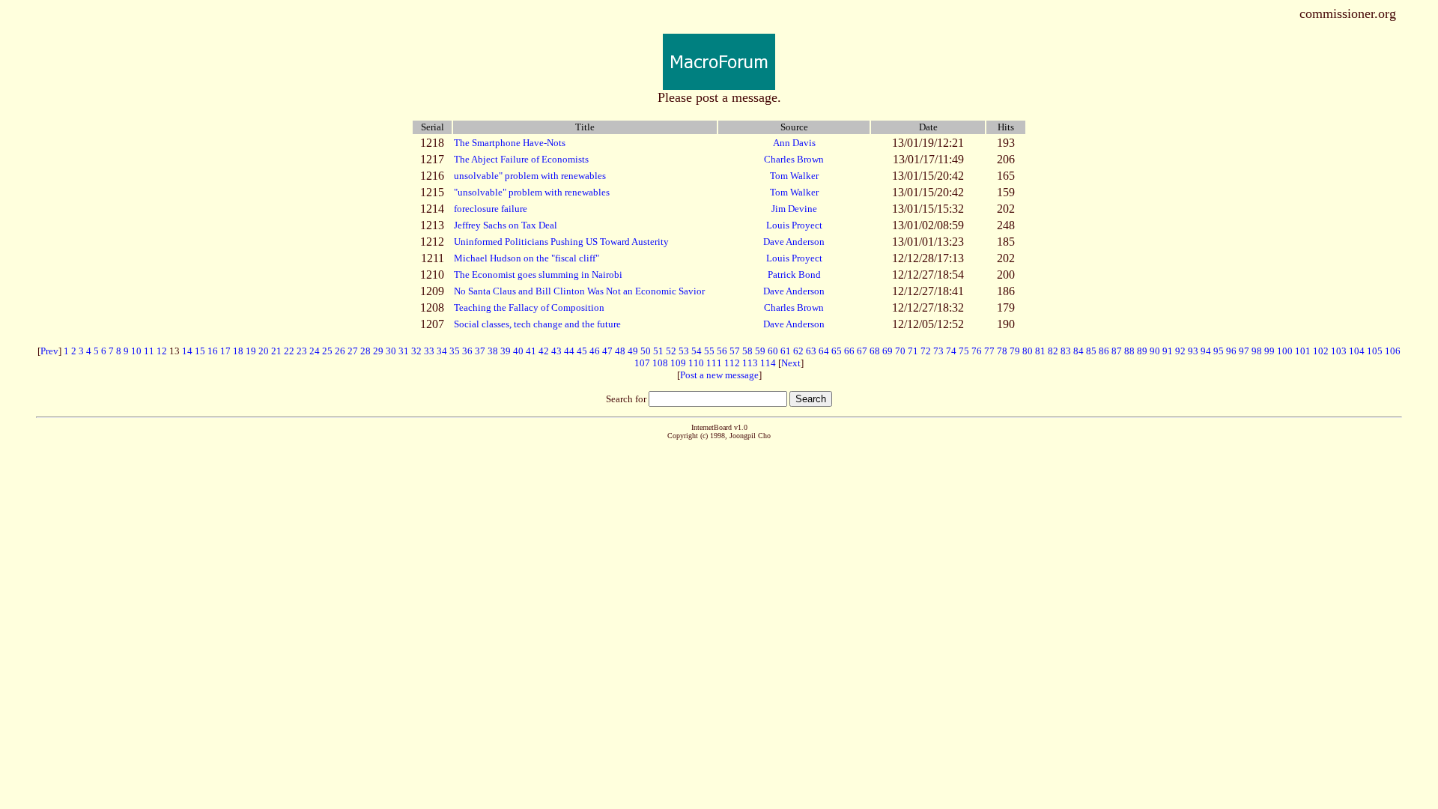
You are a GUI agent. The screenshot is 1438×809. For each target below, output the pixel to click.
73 (938, 351)
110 (696, 363)
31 (403, 351)
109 (678, 363)
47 (607, 351)
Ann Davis (794, 142)
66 (849, 351)
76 (976, 351)
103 (1339, 351)
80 (1027, 351)
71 (913, 351)
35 (454, 351)
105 (1375, 351)
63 (811, 351)
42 (544, 351)
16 (212, 351)
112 (732, 363)
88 (1129, 351)
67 (862, 351)
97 (1244, 351)
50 (645, 351)
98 (1257, 351)
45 (582, 351)
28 (365, 351)
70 (900, 351)
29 (378, 351)
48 (620, 351)
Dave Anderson (794, 241)
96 (1231, 351)
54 (696, 351)
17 (225, 351)
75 (964, 351)
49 (633, 351)
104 (1357, 351)
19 (251, 351)
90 (1155, 351)
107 (642, 363)
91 (1167, 351)
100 (1285, 351)
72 (925, 351)
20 (263, 351)
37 (480, 351)
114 (768, 363)
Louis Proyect (794, 225)
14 (187, 351)
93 (1193, 351)
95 (1218, 351)
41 (531, 351)
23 (302, 351)
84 (1078, 351)
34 (442, 351)
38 (493, 351)
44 (569, 351)
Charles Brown (794, 159)
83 (1066, 351)
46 (594, 351)
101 (1303, 351)
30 (391, 351)
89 (1142, 351)
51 (658, 351)
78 (1002, 351)
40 (518, 351)
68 (875, 351)
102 (1321, 351)
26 (340, 351)
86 (1104, 351)
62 (798, 351)
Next (791, 363)
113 (750, 363)
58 (747, 351)
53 (684, 351)
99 (1269, 351)
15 (200, 351)
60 (773, 351)
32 (416, 351)
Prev (49, 351)
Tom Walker (794, 175)
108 (660, 363)
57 (734, 351)
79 (1015, 351)
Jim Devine (794, 208)
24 (314, 351)
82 (1053, 351)
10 (136, 351)
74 (951, 351)
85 (1091, 351)
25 (327, 351)
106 (1393, 351)
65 (836, 351)
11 (149, 351)
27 (353, 351)
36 (467, 351)
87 (1116, 351)
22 (289, 351)
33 (429, 351)
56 (722, 351)
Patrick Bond (794, 274)
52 (671, 351)
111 (714, 363)
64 (824, 351)
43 (556, 351)
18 (238, 351)
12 (162, 351)
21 (276, 351)
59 (760, 351)
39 (505, 351)
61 (785, 351)
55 (709, 351)
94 (1206, 351)
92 (1180, 351)
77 (989, 351)
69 (887, 351)
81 (1040, 351)
